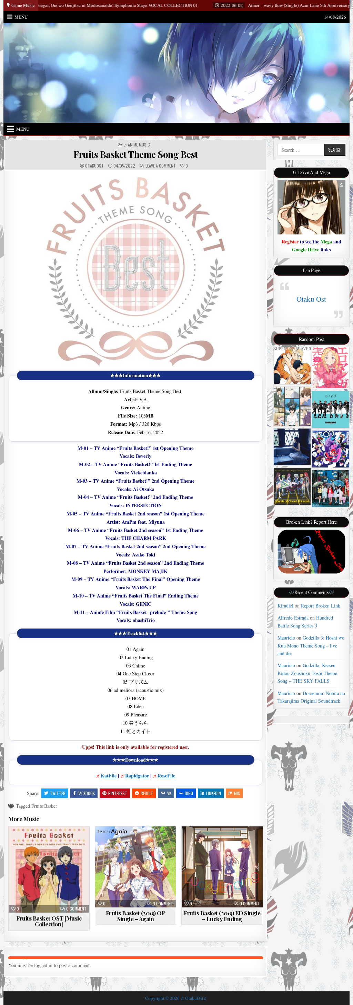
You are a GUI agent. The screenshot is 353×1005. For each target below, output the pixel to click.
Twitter (57, 793)
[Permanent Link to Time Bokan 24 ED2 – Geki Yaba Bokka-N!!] (330, 449)
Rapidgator (137, 775)
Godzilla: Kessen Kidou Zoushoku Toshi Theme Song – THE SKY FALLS (307, 673)
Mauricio (286, 637)
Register (290, 241)
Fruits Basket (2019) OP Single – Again (135, 916)
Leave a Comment (160, 166)
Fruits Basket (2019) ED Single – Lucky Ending (222, 916)
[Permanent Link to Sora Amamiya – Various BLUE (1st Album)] (292, 447)
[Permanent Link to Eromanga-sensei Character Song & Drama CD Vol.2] (330, 367)
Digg (189, 793)
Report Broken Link (320, 605)
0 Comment (76, 909)
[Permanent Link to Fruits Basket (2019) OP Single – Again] (135, 866)
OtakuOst (94, 166)
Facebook (86, 793)
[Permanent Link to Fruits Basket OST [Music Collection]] (49, 869)
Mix (237, 793)
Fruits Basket (44, 806)
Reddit (147, 793)
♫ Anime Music (137, 145)
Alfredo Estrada (293, 617)
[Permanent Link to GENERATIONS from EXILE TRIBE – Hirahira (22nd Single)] (330, 409)
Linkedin (213, 793)
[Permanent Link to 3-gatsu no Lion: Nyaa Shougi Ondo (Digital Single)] (292, 406)
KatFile (109, 775)
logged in (43, 965)
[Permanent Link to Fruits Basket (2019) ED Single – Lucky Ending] (222, 866)
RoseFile (166, 775)
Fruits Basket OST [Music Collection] (49, 921)
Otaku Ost (311, 299)
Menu (21, 17)
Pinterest (117, 793)
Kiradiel (285, 605)
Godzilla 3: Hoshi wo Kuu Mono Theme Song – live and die (311, 645)
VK (169, 793)
